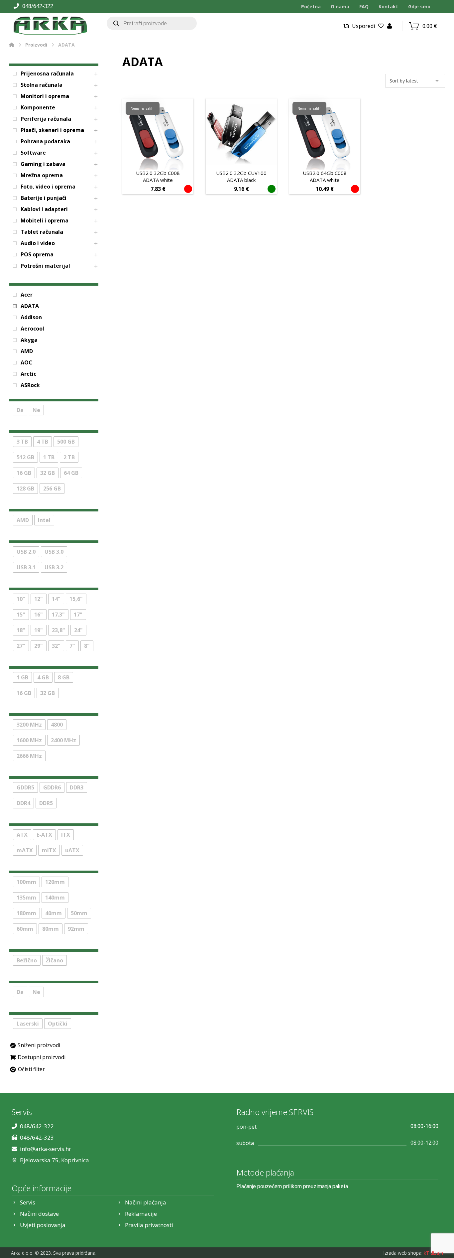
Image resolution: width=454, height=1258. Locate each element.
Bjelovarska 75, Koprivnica (54, 1160)
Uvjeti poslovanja (42, 1225)
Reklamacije (141, 1213)
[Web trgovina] (50, 26)
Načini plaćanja (145, 1202)
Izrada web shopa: (402, 1253)
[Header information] (389, 25)
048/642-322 (37, 1126)
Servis (27, 1202)
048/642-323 (37, 1137)
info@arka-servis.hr (45, 1149)
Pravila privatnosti (149, 1225)
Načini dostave (39, 1213)
